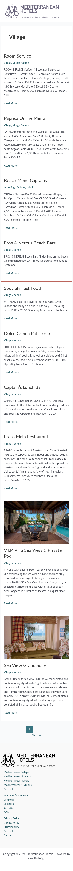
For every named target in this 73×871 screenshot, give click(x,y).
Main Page (10, 187)
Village (7, 63)
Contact (8, 789)
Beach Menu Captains (25, 180)
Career (7, 835)
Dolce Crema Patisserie (27, 333)
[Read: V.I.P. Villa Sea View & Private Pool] (36, 522)
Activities (9, 808)
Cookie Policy (11, 823)
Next (36, 735)
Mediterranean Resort (16, 781)
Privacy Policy (11, 818)
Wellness (9, 800)
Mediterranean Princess (17, 776)
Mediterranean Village (16, 772)
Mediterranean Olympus (18, 785)
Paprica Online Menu (24, 118)
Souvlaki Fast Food (22, 288)
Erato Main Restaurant (26, 437)
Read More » (11, 103)
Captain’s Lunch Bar (23, 387)
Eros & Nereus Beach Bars (30, 243)
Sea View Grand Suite (25, 665)
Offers (7, 812)
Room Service (17, 56)
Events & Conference (16, 795)
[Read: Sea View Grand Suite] (36, 637)
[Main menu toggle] (67, 11)
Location (9, 804)
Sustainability (11, 827)
